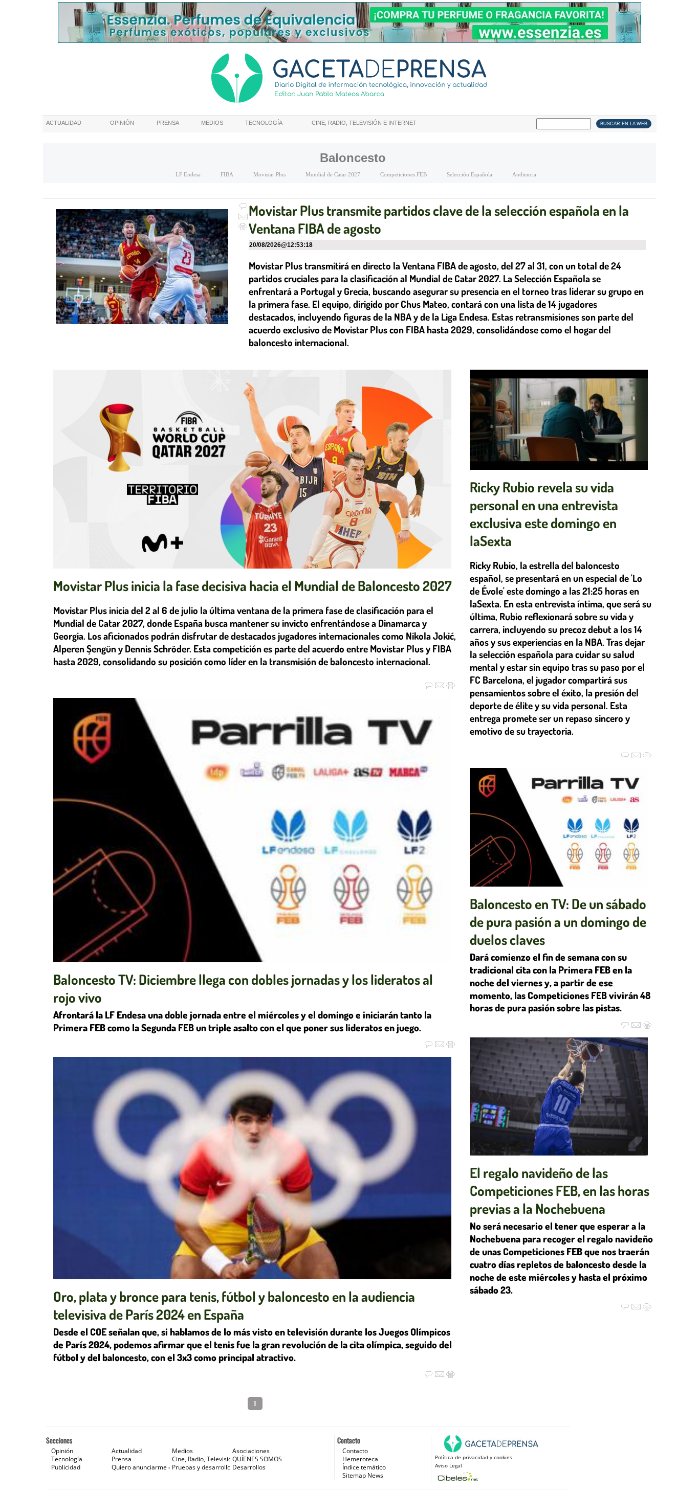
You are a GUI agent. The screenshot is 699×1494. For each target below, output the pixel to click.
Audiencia (524, 174)
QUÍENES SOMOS (257, 1459)
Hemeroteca (360, 1459)
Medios (212, 123)
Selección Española (469, 174)
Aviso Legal (448, 1465)
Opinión (122, 123)
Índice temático (364, 1467)
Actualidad (63, 123)
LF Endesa (188, 174)
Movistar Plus (269, 174)
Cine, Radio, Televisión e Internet (364, 123)
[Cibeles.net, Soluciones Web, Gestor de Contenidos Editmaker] (456, 1476)
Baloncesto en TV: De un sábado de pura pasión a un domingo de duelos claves (558, 921)
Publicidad (65, 1467)
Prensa (168, 123)
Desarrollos (249, 1467)
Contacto (355, 1450)
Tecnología (263, 123)
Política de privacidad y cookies (473, 1457)
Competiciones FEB (403, 174)
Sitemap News (362, 1475)
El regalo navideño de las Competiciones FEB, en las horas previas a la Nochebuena (559, 1190)
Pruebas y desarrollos (203, 1467)
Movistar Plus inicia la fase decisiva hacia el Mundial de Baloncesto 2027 (252, 585)
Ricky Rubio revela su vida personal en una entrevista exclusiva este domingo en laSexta (544, 513)
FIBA (227, 174)
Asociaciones (251, 1450)
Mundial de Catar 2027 (332, 174)
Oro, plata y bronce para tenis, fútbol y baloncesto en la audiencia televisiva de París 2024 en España (234, 1305)
